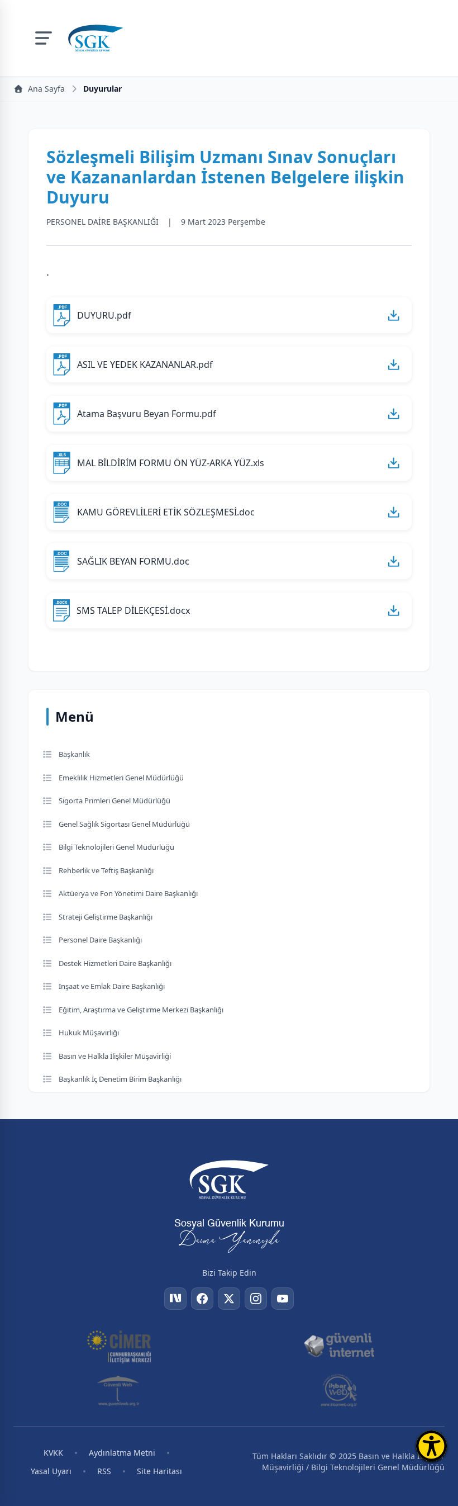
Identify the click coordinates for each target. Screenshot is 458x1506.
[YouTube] (282, 1298)
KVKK (53, 1452)
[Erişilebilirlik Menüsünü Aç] (431, 1446)
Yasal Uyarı (51, 1471)
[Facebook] (202, 1298)
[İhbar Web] (338, 1390)
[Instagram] (256, 1298)
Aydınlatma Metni (122, 1452)
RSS (104, 1471)
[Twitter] (229, 1298)
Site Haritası (159, 1471)
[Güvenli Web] (119, 1390)
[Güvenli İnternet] (339, 1345)
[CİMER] (119, 1345)
